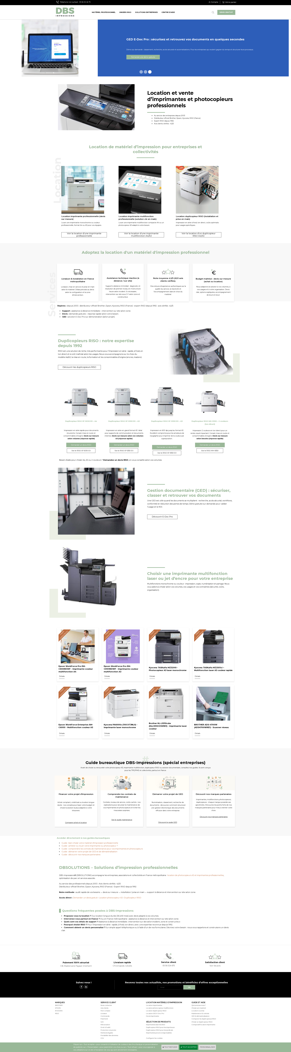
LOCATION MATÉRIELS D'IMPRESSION (164, 1002)
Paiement (104, 1019)
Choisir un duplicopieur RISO (202, 1022)
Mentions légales (107, 1033)
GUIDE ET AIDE (198, 1002)
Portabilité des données (109, 1035)
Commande (105, 1016)
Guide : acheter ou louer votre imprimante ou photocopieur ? (90, 846)
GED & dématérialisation (200, 1016)
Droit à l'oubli (105, 1027)
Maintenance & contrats (200, 1013)
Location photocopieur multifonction (159, 1008)
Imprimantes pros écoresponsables (159, 1033)
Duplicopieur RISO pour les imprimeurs (160, 1027)
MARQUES (60, 1002)
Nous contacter (106, 1005)
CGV (102, 1038)
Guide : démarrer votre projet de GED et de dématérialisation (89, 852)
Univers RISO (125, 12)
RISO (57, 1013)
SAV (102, 1022)
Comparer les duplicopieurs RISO (204, 1019)
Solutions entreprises (146, 12)
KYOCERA (59, 1011)
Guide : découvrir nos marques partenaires (81, 855)
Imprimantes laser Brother (155, 1024)
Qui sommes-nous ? (199, 1005)
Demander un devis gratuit (85, 898)
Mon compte (105, 1011)
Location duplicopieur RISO (156, 1011)
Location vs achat (198, 1011)
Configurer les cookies (154, 1038)
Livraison (104, 1013)
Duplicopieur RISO (132, 898)
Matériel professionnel (103, 12)
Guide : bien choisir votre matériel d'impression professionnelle (90, 843)
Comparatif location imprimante (203, 1024)
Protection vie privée (108, 1030)
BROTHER (59, 1005)
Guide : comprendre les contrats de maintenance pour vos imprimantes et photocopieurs (102, 849)
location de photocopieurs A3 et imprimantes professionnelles (195, 875)
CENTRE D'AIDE (168, 12)
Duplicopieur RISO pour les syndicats (159, 1030)
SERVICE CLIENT (108, 1002)
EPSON (58, 1008)
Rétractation (105, 1024)
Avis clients (104, 1008)
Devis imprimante (152, 1016)
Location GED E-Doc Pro (155, 1013)
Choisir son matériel (199, 1008)
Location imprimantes (154, 1005)
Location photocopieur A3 (111, 898)
